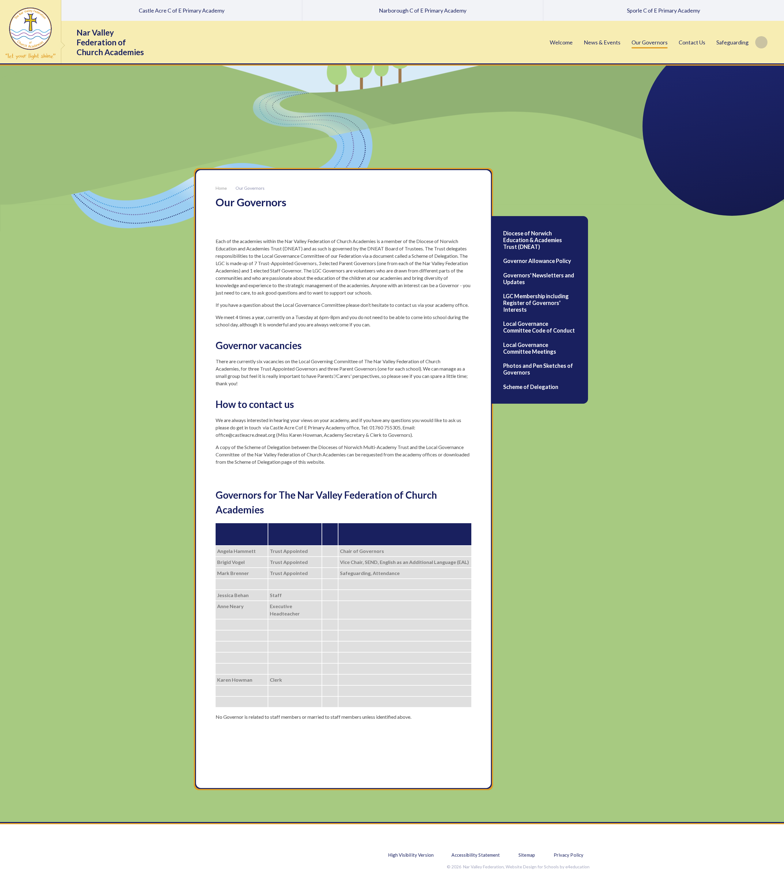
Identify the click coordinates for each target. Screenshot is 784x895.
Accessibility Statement (475, 855)
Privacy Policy (568, 855)
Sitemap (526, 855)
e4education (577, 866)
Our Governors (250, 188)
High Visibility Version (411, 855)
